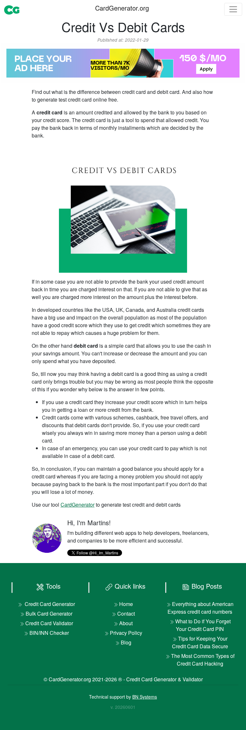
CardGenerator (77, 504)
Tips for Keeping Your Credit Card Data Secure (200, 642)
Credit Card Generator (49, 604)
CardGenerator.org (122, 7)
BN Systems (144, 696)
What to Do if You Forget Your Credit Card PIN (203, 625)
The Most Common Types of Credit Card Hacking (202, 659)
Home (126, 604)
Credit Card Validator (49, 623)
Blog (126, 642)
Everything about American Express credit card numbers (201, 607)
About (126, 623)
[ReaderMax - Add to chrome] (123, 62)
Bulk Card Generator (49, 613)
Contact (126, 613)
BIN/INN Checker (49, 632)
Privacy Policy (126, 632)
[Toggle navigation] (233, 9)
